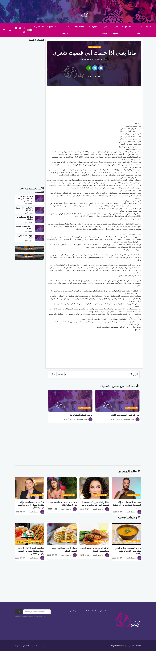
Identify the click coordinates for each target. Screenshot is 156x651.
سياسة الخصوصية (20, 616)
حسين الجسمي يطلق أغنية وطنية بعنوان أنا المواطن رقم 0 (30, 503)
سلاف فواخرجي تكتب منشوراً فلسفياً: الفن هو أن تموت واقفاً (127, 503)
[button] (10, 30)
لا (54, 374)
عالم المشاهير (139, 30)
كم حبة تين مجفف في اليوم (80, 414)
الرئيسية (149, 27)
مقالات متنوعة (80, 27)
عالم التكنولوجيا (66, 30)
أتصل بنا (18, 646)
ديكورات (93, 27)
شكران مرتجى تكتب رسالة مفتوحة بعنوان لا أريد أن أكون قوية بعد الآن (63, 505)
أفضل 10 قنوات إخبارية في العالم (25, 218)
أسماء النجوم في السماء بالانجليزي (24, 227)
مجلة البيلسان (130, 646)
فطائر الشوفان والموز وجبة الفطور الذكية (97, 549)
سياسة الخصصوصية (39, 646)
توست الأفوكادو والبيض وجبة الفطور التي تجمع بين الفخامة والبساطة (31, 551)
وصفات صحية (127, 517)
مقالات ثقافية (93, 47)
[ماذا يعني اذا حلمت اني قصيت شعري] (100, 68)
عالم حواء (127, 27)
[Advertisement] (94, 104)
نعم (59, 374)
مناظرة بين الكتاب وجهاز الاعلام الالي (24, 209)
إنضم (18, 612)
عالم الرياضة (104, 30)
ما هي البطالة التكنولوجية (128, 414)
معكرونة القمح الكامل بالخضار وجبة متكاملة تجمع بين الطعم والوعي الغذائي (63, 551)
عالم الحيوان (115, 30)
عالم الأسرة (39, 27)
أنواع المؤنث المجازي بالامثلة (25, 236)
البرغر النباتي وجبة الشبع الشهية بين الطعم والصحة (127, 549)
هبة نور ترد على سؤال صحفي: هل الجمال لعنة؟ (95, 503)
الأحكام (26, 646)
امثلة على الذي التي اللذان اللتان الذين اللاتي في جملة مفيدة (24, 198)
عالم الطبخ (53, 27)
